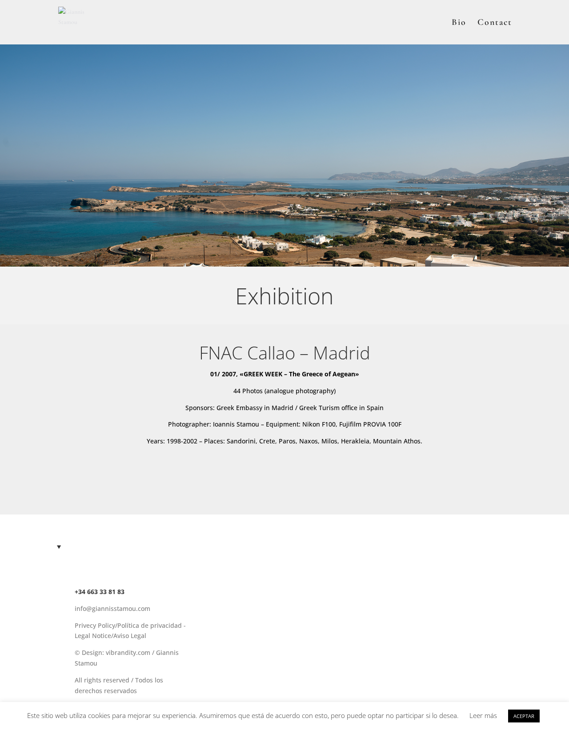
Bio (459, 23)
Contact (494, 23)
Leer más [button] (483, 715)
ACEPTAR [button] (523, 716)
